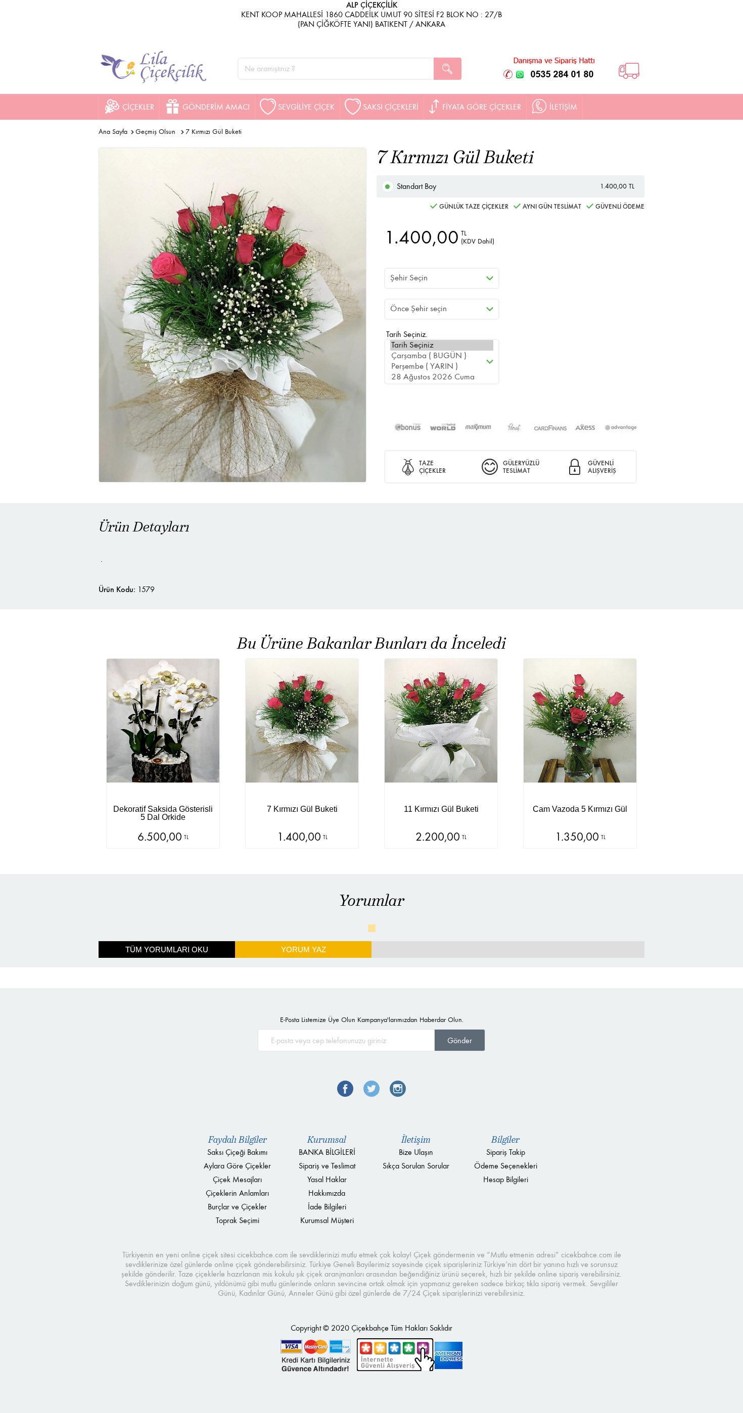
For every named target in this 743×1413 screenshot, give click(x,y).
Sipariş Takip (505, 1152)
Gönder (459, 1040)
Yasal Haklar (327, 1179)
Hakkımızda (326, 1193)
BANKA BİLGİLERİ (327, 1152)
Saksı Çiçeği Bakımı (237, 1152)
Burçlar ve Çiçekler (237, 1206)
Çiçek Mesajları (237, 1179)
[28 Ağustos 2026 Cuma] (441, 377)
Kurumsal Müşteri (327, 1220)
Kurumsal (326, 1139)
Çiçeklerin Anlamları (237, 1193)
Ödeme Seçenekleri (505, 1166)
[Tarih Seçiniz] (441, 345)
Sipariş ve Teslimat (327, 1166)
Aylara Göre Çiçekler (237, 1166)
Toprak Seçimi (237, 1220)
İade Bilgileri (327, 1206)
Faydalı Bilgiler (237, 1139)
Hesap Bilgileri (505, 1179)
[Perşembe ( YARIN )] (441, 366)
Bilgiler (505, 1139)
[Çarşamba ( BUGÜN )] (441, 356)
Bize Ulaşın (416, 1152)
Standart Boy (515, 186)
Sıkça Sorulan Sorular (416, 1166)
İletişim (416, 1139)
